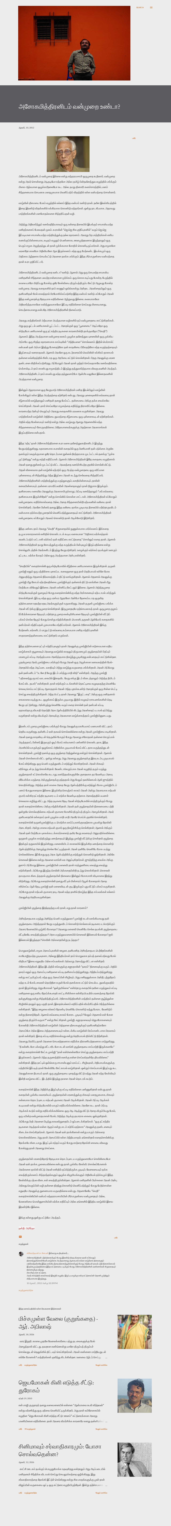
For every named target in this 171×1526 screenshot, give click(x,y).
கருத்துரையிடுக (26, 1290)
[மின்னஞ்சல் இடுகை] (20, 1237)
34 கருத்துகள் (30, 1429)
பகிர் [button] (134, 138)
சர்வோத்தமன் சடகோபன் (37, 1253)
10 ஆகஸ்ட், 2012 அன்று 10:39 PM (42, 1283)
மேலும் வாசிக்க (101, 1365)
